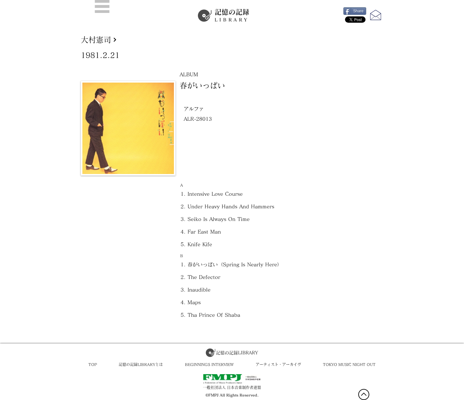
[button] (102, 6)
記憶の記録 (232, 15)
